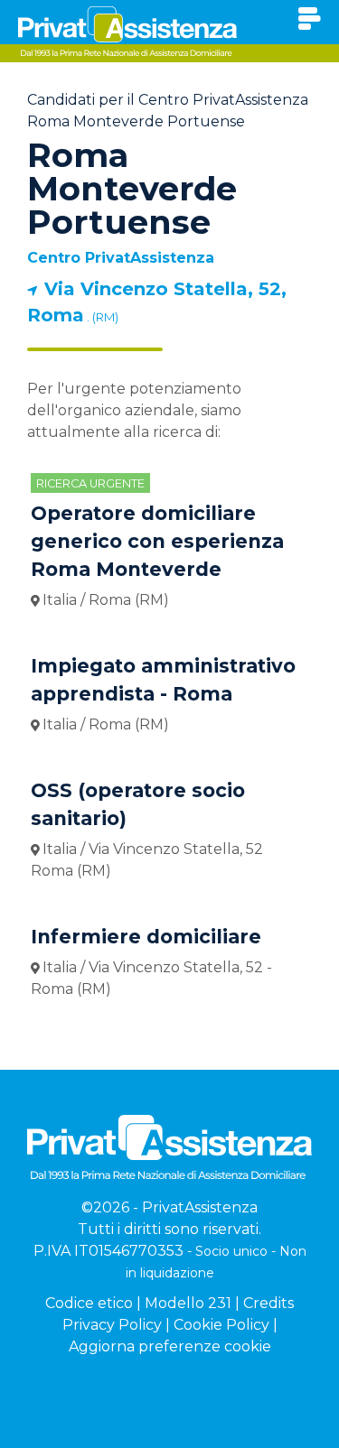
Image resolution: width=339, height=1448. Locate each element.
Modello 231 (188, 1303)
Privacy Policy (112, 1324)
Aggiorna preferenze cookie (170, 1346)
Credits (268, 1303)
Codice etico (89, 1303)
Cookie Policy (221, 1324)
